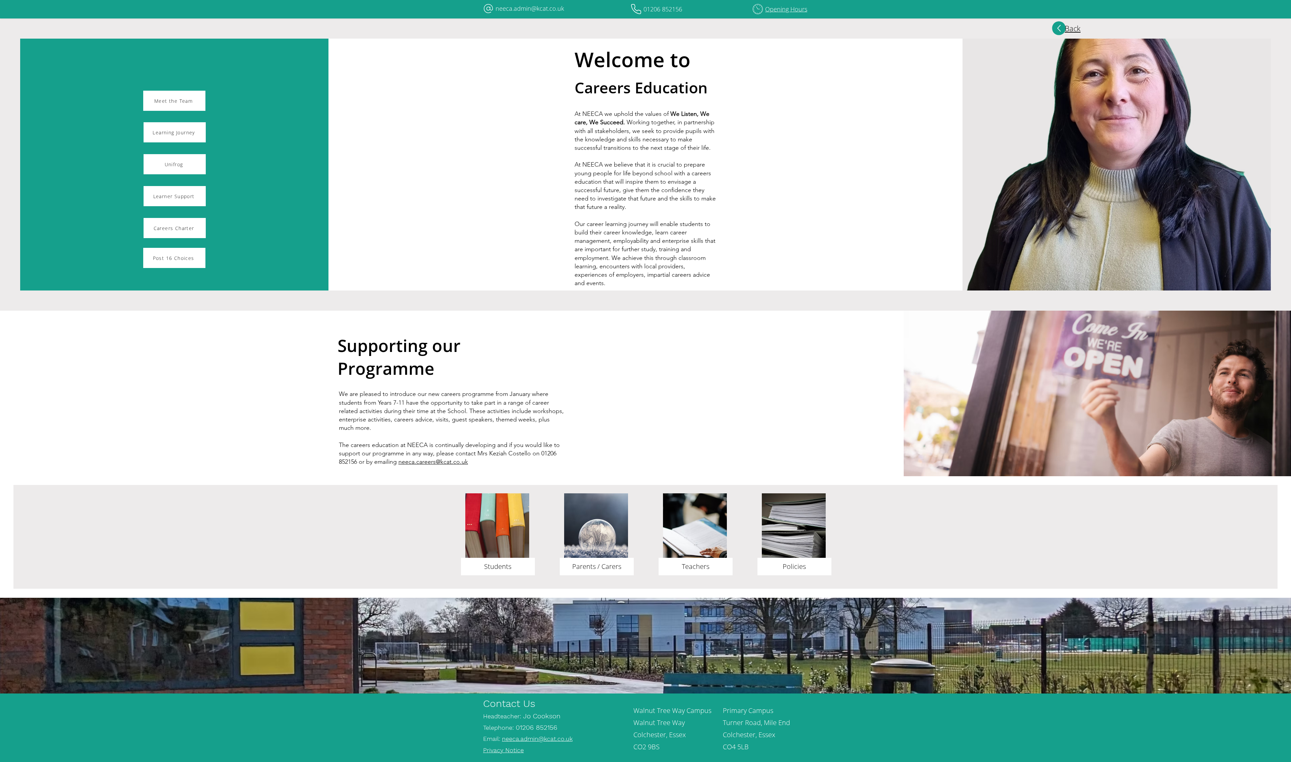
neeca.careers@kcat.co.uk (433, 461)
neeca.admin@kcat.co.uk (530, 8)
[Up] (1059, 28)
